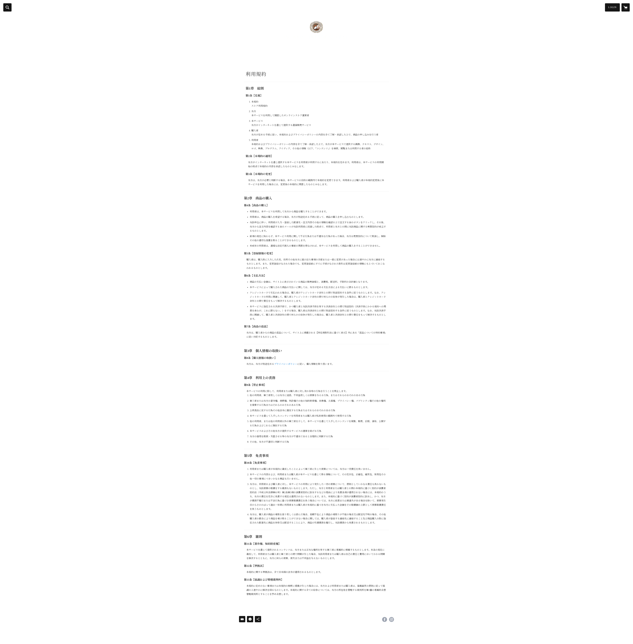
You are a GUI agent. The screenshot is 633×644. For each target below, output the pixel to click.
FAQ (297, 58)
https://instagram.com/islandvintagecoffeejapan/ (391, 619)
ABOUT (256, 58)
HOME (243, 58)
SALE (306, 58)
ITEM (286, 58)
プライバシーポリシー (285, 364)
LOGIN (612, 7)
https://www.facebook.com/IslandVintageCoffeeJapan (384, 619)
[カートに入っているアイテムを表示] (625, 7)
